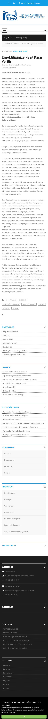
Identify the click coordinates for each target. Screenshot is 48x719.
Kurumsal (6, 669)
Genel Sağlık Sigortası (11, 304)
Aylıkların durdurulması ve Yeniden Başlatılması (20, 379)
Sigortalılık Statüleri (10, 332)
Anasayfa (7, 51)
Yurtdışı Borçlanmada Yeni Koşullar (15, 416)
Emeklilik (22, 300)
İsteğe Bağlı (7, 347)
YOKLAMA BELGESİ (10, 44)
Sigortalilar (11, 300)
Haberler (6, 684)
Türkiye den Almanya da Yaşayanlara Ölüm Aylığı (20, 427)
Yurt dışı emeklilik (29, 304)
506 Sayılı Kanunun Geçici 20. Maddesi (17, 351)
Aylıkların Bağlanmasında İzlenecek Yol (17, 375)
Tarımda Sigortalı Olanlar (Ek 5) (14, 355)
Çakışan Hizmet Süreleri (12, 419)
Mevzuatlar (7, 677)
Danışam (6, 308)
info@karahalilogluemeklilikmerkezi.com (19, 576)
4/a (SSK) (6, 335)
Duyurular (6, 680)
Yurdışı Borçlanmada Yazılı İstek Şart (16, 435)
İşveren (15, 308)
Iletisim (6, 688)
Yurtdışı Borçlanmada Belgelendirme (16, 431)
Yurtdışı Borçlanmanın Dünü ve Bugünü (17, 412)
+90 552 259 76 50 (11, 595)
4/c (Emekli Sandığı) (10, 343)
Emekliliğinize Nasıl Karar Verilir (14, 383)
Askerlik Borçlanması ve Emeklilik (15, 648)
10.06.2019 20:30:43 (9, 68)
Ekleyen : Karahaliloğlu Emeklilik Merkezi (16, 65)
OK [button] (24, 716)
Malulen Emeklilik (9, 391)
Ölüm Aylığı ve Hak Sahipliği (13, 395)
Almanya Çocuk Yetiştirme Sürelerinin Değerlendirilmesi (23, 423)
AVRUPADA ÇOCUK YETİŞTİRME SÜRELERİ (17, 644)
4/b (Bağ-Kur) (8, 339)
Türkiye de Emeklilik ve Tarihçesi (15, 372)
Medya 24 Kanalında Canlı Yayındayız (16, 640)
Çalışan (41, 304)
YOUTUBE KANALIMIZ (10, 629)
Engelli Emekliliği (9, 387)
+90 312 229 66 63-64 (12, 580)
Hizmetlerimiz (8, 673)
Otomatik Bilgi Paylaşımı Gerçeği (33, 44)
